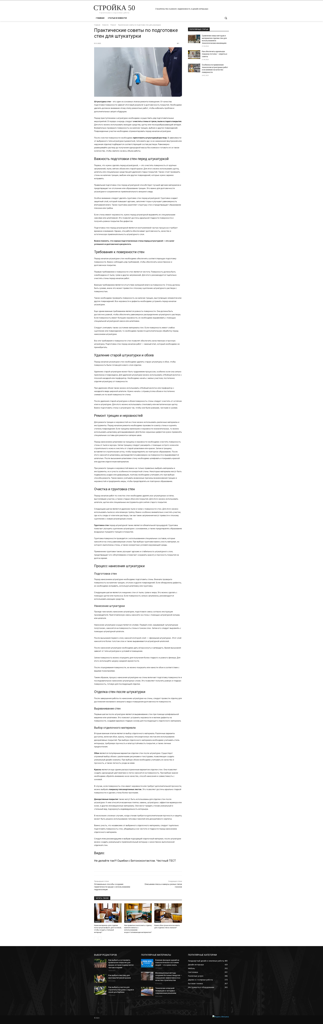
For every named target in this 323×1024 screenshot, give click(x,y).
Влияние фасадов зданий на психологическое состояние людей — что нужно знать (167, 962)
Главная (97, 25)
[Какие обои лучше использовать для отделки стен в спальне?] (168, 913)
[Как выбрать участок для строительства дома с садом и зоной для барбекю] (100, 990)
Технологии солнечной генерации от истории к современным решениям (165, 990)
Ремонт (113, 25)
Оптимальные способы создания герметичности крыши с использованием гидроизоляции (112, 887)
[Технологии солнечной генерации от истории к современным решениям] (147, 991)
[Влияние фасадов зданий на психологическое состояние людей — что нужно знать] (147, 963)
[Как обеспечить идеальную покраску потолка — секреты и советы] (194, 54)
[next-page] (99, 938)
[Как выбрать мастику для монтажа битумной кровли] (100, 978)
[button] (226, 18)
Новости (105, 25)
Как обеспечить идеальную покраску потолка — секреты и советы (214, 53)
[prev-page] (95, 938)
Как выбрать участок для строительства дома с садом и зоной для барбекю (121, 989)
